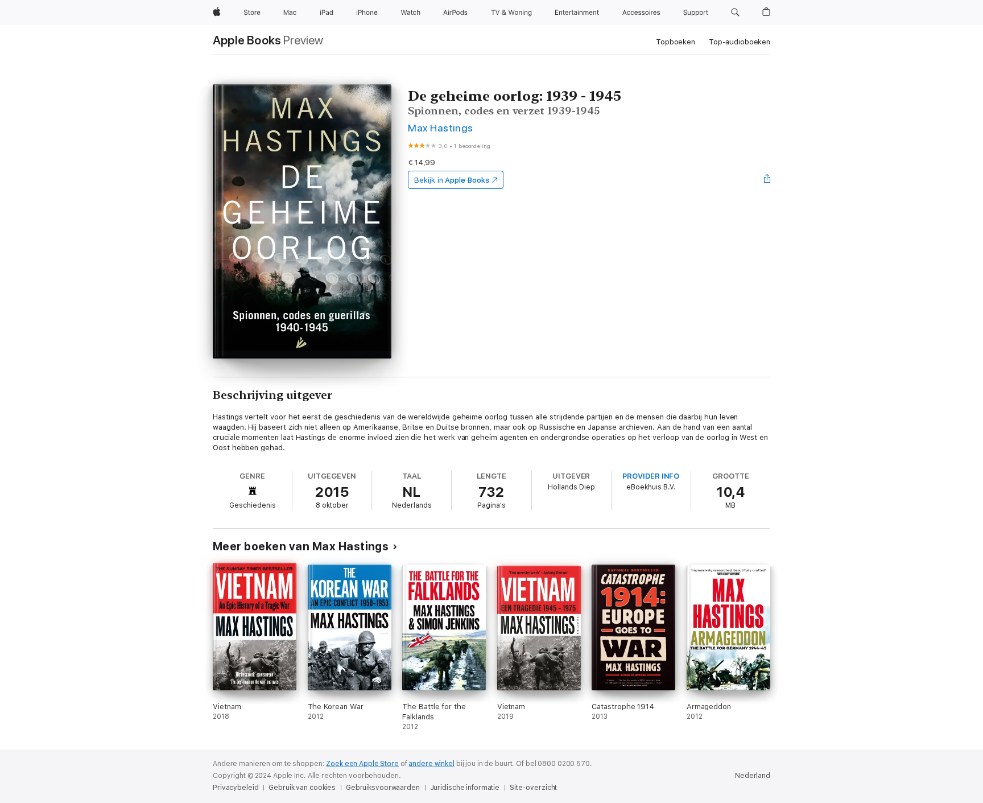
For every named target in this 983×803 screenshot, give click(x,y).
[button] (735, 12)
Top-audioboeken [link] (739, 42)
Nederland (752, 776)
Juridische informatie (464, 788)
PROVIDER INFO (650, 476)
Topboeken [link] (675, 42)
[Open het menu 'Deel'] (767, 180)
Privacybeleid (235, 788)
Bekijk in (451, 180)
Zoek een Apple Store (362, 764)
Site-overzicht (533, 788)
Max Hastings (440, 128)
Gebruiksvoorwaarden (383, 788)
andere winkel (431, 764)
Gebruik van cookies (302, 788)
